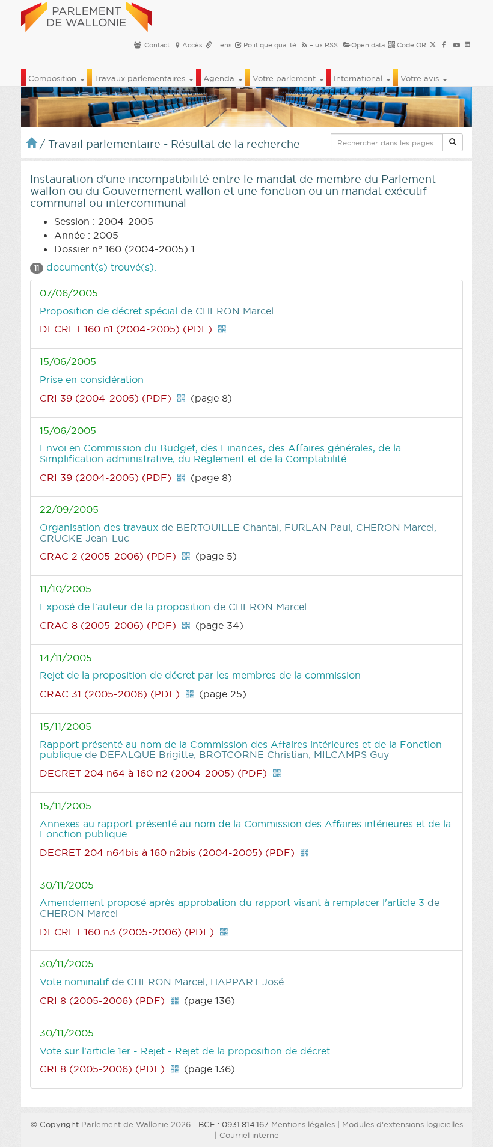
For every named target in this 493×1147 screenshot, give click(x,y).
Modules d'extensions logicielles (402, 1124)
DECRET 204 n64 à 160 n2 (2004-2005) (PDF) (153, 773)
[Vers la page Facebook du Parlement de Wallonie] (444, 45)
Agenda (220, 78)
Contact (156, 45)
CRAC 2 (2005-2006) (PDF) (108, 556)
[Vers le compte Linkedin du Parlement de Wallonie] (467, 45)
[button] (452, 142)
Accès (192, 45)
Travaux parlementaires (141, 78)
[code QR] (221, 329)
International (359, 78)
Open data (368, 45)
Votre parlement (285, 78)
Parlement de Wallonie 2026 (136, 1124)
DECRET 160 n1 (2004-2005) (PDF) (126, 329)
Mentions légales (303, 1124)
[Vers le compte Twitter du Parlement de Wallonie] (433, 45)
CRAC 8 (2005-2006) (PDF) (108, 625)
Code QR (410, 45)
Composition (53, 78)
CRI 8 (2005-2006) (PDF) (102, 1000)
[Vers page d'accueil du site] (86, 15)
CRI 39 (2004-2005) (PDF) (105, 398)
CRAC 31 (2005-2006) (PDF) (110, 694)
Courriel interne (249, 1135)
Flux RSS (323, 45)
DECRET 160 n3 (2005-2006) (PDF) (127, 932)
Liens (221, 45)
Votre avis (420, 78)
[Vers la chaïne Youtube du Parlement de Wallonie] (456, 45)
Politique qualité (269, 45)
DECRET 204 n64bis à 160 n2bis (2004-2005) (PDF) (167, 852)
